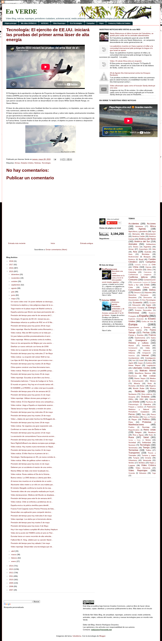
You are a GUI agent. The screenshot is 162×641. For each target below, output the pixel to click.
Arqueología (143, 249)
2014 (11, 566)
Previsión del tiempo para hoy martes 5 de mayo (30, 523)
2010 (11, 580)
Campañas (91, 23)
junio (13, 295)
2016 (11, 268)
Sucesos (131, 445)
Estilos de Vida (147, 321)
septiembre (16, 285)
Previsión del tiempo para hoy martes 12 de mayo (31, 450)
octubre (14, 281)
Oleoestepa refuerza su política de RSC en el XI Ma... (32, 322)
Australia (147, 252)
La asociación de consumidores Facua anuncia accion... (33, 436)
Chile (154, 265)
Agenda (142, 229)
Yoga (154, 473)
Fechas (146, 332)
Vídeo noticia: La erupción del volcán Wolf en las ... (31, 357)
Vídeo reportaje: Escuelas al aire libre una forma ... (31, 378)
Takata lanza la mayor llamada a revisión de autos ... (32, 409)
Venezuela (147, 460)
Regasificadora (133, 430)
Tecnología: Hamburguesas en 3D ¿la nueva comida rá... (34, 457)
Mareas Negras (140, 378)
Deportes (148, 292)
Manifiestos (132, 376)
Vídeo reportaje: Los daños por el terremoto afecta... (32, 519)
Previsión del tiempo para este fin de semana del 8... (32, 498)
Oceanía (131, 397)
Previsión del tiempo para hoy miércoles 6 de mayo (31, 516)
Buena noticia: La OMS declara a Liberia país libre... (32, 478)
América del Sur (142, 241)
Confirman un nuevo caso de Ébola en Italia (28, 429)
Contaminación (150, 280)
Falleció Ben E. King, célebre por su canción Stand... (32, 540)
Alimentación (150, 234)
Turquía (136, 458)
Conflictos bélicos (138, 277)
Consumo (132, 279)
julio (13, 292)
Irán (133, 360)
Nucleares (132, 394)
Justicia (149, 363)
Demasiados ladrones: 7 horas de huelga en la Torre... (32, 381)
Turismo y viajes (149, 455)
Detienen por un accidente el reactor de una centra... (32, 467)
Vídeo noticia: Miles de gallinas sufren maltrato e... (31, 460)
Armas (17, 163)
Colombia (132, 272)
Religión (138, 432)
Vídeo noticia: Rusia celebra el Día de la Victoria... (31, 474)
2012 (11, 573)
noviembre (15, 278)
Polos (130, 422)
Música (153, 388)
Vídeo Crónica (148, 465)
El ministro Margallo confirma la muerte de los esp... (31, 488)
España (144, 315)
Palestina (147, 404)
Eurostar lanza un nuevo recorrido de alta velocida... (32, 536)
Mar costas (149, 376)
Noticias (37, 163)
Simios (148, 440)
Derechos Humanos (138, 295)
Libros (130, 371)
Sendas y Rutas (134, 440)
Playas (134, 419)
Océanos (145, 397)
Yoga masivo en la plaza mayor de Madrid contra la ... (32, 309)
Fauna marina (135, 330)
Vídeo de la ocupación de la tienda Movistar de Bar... (32, 350)
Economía (137, 302)
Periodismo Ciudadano (138, 412)
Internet (145, 355)
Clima (149, 270)
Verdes (131, 463)
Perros (131, 414)
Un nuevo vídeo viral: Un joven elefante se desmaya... (32, 302)
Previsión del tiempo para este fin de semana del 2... (32, 315)
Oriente (135, 402)
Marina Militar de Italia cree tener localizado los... (30, 471)
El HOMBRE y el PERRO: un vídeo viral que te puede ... (33, 388)
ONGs (130, 399)
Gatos (153, 338)
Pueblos (131, 427)
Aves (130, 254)
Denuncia (137, 293)
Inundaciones (133, 358)
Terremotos (133, 448)
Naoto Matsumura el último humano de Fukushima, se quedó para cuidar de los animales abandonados (131, 34)
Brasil (141, 259)
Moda (150, 383)
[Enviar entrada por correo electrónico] (55, 159)
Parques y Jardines (135, 407)
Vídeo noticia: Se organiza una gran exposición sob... (32, 426)
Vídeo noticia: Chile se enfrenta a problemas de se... (32, 502)
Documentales (133, 300)
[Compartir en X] (66, 159)
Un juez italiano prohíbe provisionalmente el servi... (31, 336)
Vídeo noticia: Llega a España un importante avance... (32, 405)
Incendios (146, 345)
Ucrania (148, 458)
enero (13, 561)
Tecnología (46, 163)
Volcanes (142, 473)
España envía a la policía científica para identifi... (30, 505)
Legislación (151, 365)
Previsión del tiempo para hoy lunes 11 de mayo (30, 464)
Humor (131, 345)
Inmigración (146, 353)
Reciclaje (145, 427)
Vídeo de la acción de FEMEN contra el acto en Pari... (32, 533)
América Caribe (138, 236)
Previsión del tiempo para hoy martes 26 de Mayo (31, 364)
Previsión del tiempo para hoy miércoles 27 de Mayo (32, 353)
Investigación (150, 358)
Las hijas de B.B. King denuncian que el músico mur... (32, 360)
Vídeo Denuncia (143, 468)
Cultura (146, 287)
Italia (150, 360)
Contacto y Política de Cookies (119, 23)
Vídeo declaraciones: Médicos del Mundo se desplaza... (33, 495)
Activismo (139, 226)
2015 (11, 271)
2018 (11, 261)
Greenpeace (141, 340)
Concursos (148, 272)
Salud (146, 437)
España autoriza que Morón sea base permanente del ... (33, 312)
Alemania (136, 234)
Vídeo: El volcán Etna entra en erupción (126, 61)
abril (13, 551)
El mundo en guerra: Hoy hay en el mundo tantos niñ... (33, 384)
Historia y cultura (138, 343)
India (148, 348)
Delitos (152, 290)
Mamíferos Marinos (143, 373)
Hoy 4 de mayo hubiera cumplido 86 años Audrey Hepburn (34, 529)
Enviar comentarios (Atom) (56, 249)
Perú (144, 414)
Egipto (148, 305)
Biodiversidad (133, 257)
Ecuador (153, 303)
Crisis (147, 285)
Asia (135, 252)
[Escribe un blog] (63, 159)
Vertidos (141, 463)
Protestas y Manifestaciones (142, 423)
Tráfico (148, 450)
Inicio (53, 243)
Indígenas (132, 350)
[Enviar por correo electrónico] (61, 159)
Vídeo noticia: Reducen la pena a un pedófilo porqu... (32, 371)
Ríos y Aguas (138, 435)
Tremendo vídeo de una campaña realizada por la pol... (33, 491)
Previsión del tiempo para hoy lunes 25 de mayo (30, 374)
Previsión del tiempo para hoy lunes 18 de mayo (30, 422)
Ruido (151, 435)
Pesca (153, 414)
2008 (11, 586)
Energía (152, 307)
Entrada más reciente (16, 243)
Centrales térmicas (141, 264)
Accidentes (133, 223)
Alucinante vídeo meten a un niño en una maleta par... (32, 485)
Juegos (140, 363)
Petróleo (135, 417)
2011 (11, 576)
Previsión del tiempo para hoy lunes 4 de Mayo (29, 526)
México (153, 381)
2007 (11, 590)
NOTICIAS (44, 23)
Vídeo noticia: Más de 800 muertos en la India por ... (32, 333)
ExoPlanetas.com (109, 269)
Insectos (131, 355)
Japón (130, 363)
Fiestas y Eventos (136, 335)
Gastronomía (140, 338)
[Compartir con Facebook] (68, 159)
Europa (132, 324)
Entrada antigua (86, 243)
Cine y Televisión (135, 270)
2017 (11, 265)
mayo (13, 299)
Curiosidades (134, 290)
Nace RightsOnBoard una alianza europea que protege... (33, 443)
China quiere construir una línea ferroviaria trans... (31, 367)
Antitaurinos (151, 244)
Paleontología (133, 404)
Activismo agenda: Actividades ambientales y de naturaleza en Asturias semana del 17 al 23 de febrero (113, 308)
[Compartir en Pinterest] (71, 159)
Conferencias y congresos (139, 275)
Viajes (101, 23)
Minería (137, 383)
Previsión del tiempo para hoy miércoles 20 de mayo (32, 412)
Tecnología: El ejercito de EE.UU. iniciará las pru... (31, 319)
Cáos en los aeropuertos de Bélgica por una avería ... (32, 343)
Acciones (151, 223)
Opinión (152, 399)
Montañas (132, 386)
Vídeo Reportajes (59, 23)
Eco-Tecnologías (76, 23)
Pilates (145, 417)
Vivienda (131, 473)
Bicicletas (145, 254)
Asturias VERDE (109, 300)
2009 (11, 583)
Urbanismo (132, 460)
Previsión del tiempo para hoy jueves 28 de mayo (30, 326)
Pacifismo (149, 402)
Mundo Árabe (138, 388)
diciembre (15, 274)
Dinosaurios (147, 297)
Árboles (135, 247)
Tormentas (133, 450)
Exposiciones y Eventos (139, 327)
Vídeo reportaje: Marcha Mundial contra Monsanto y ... (33, 329)
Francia (152, 335)
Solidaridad (146, 442)
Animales (132, 244)
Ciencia (148, 267)
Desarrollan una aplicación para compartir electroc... (32, 512)
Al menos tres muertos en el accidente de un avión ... (32, 481)
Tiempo (146, 447)
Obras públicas (146, 394)
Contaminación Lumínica (140, 282)
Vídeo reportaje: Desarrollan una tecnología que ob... (32, 547)
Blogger (102, 636)
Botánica (131, 259)
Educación (136, 305)
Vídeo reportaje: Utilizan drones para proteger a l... (31, 398)
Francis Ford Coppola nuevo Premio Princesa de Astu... (33, 509)
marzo (14, 554)
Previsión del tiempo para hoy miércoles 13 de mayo (32, 440)
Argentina (147, 247)
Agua (154, 231)
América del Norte (147, 239)
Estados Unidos (27, 163)
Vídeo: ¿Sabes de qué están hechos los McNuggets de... (33, 419)
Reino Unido (150, 430)
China (135, 267)
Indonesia (146, 350)
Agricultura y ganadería (137, 231)
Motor (142, 386)
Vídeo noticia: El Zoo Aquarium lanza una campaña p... (33, 402)
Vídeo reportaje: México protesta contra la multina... (31, 340)
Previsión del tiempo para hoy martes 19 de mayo (31, 416)
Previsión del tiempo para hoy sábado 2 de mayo (30, 543)
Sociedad (132, 442)
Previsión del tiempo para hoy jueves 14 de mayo (30, 433)
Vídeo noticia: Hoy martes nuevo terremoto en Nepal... (32, 447)
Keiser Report (134, 365)
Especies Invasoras (136, 319)
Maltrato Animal (148, 370)
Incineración (132, 348)
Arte (154, 249)
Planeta (153, 417)
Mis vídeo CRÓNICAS (28, 23)
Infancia (131, 353)
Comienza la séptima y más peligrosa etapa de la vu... (32, 305)
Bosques (147, 257)
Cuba (130, 287)
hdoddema (77, 636)
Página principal (10, 23)
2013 (11, 569)
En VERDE (21, 11)
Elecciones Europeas (136, 308)
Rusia (131, 437)
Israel (141, 360)
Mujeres (152, 386)
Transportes (134, 453)
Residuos (152, 432)
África (153, 226)
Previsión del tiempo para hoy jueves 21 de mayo (30, 395)
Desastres (132, 297)
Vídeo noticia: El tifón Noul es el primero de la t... (30, 453)
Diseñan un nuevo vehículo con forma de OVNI (29, 346)
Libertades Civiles (141, 368)
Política (145, 419)
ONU (141, 399)
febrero (14, 558)
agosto (14, 288)
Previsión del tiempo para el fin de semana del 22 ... (31, 391)
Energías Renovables (143, 310)
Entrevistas (133, 313)
